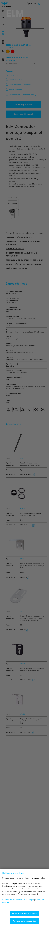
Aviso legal (29, 899)
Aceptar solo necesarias (24, 921)
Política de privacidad (12, 899)
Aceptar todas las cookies (24, 913)
